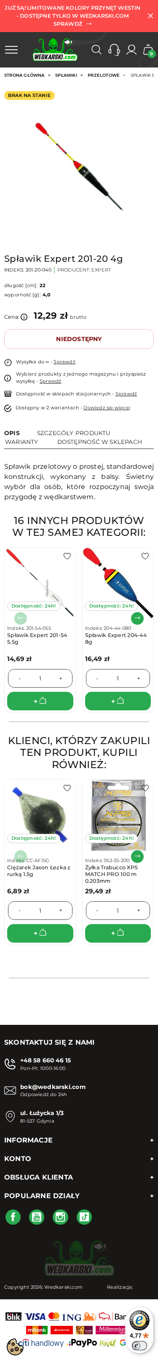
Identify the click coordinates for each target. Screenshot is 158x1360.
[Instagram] (60, 1217)
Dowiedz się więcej (106, 408)
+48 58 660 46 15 (45, 1060)
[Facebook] (13, 1217)
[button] (114, 50)
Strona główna (24, 75)
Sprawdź (64, 362)
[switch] (139, 1345)
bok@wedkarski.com (53, 1086)
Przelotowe (104, 75)
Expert (101, 270)
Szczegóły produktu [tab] (74, 433)
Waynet (144, 1287)
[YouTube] (36, 1217)
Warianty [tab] (21, 441)
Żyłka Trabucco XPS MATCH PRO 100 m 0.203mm (111, 874)
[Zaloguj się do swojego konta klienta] (131, 49)
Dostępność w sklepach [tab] (99, 441)
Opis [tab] (12, 433)
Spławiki (66, 75)
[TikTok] (84, 1217)
